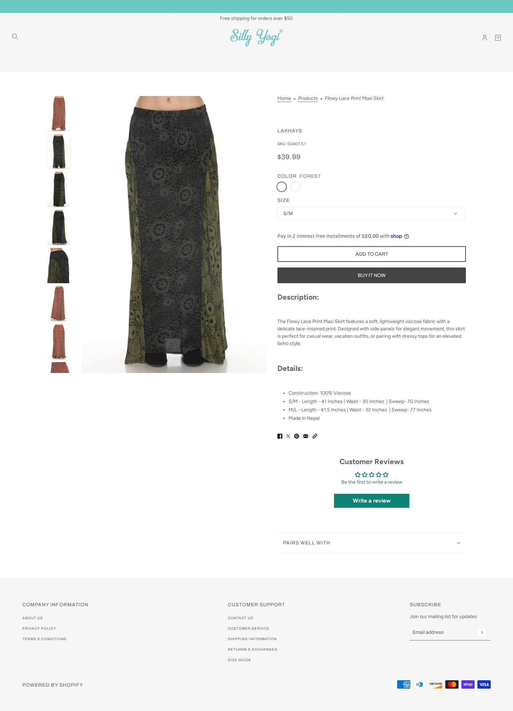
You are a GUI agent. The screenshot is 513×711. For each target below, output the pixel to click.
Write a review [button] (372, 500)
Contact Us (240, 618)
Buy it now (372, 275)
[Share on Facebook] (280, 436)
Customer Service (248, 628)
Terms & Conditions (44, 639)
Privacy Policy (39, 628)
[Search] (15, 37)
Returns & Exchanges (252, 649)
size (283, 200)
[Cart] (498, 38)
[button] (315, 436)
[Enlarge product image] (174, 234)
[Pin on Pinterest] (296, 436)
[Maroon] (295, 187)
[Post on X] (288, 436)
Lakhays (289, 130)
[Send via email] (305, 436)
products (308, 98)
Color (287, 176)
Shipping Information (252, 639)
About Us (32, 618)
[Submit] (481, 632)
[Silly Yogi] (256, 37)
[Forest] (281, 187)
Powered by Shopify (52, 685)
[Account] (485, 38)
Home (284, 98)
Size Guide (239, 660)
